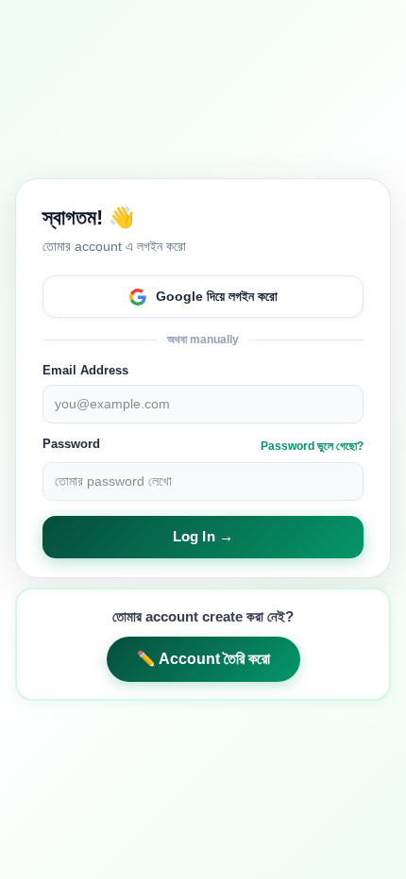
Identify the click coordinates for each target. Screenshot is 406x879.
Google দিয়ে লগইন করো (217, 296)
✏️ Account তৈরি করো (203, 659)
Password (71, 444)
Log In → (203, 536)
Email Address (85, 370)
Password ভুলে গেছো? (312, 446)
